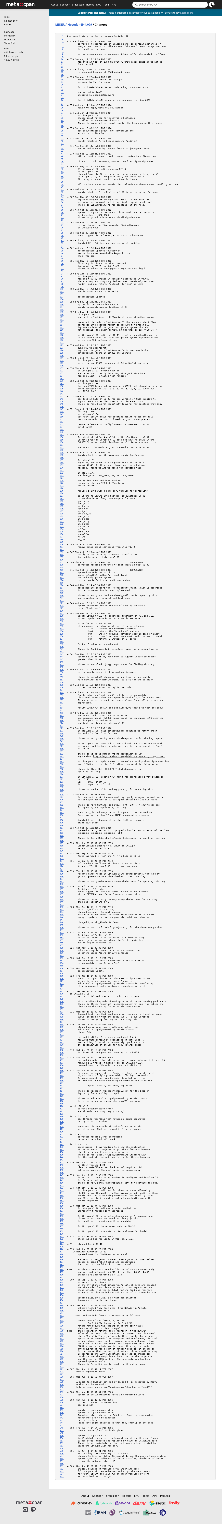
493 (62, 1292)
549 (62, 1435)
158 (62, 437)
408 (62, 1075)
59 (62, 184)
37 (62, 128)
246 (62, 662)
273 (62, 731)
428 (62, 1126)
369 (62, 976)
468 (62, 1228)
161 (62, 445)
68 (62, 207)
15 (62, 72)
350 (62, 927)
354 (62, 937)
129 (62, 363)
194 (62, 529)
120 (62, 340)
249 (62, 669)
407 (62, 1073)
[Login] (211, 4)
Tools (106, 4)
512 (62, 1341)
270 (62, 723)
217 (62, 588)
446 (62, 1172)
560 (62, 1463)
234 (62, 631)
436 (62, 1147)
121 (62, 342)
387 (62, 1022)
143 (62, 399)
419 (62, 1103)
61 (62, 189)
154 (62, 427)
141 (62, 394)
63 (62, 194)
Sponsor (65, 4)
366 (62, 968)
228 (62, 616)
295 (62, 787)
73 (62, 220)
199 (62, 542)
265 (62, 710)
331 (62, 879)
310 (62, 825)
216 (62, 585)
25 (62, 97)
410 (62, 1080)
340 (62, 902)
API (114, 4)
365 (62, 965)
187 (62, 511)
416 (62, 1096)
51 (62, 164)
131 (62, 368)
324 (62, 861)
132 (62, 370)
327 (62, 869)
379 (62, 1001)
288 (62, 769)
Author (8, 24)
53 (62, 169)
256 (62, 687)
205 (62, 557)
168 (62, 462)
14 (62, 69)
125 (62, 353)
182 (62, 498)
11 (62, 62)
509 (62, 1333)
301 (62, 802)
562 (62, 1469)
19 (62, 82)
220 (62, 595)
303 (62, 807)
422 (62, 1111)
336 (62, 891)
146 (62, 406)
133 (62, 373)
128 (62, 360)
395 (62, 1042)
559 (62, 1461)
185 (62, 506)
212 (62, 575)
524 (62, 1371)
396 (62, 1045)
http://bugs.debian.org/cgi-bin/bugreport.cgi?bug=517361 (129, 756)
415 (62, 1093)
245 (62, 659)
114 (62, 325)
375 (62, 991)
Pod (9, 43)
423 (62, 1114)
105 (62, 302)
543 (62, 1420)
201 (62, 547)
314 (62, 835)
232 (62, 626)
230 (62, 621)
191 (62, 521)
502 (62, 1315)
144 (62, 401)
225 (62, 608)
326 (62, 866)
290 (62, 774)
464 (62, 1218)
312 (62, 830)
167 (62, 460)
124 (62, 350)
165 (62, 455)
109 (62, 312)
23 (62, 92)
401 (62, 1057)
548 (62, 1433)
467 (62, 1226)
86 (62, 253)
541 (62, 1415)
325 (62, 863)
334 (62, 886)
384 (62, 1014)
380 (62, 1004)
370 (62, 978)
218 (62, 590)
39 (62, 133)
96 (62, 279)
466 (62, 1223)
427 (62, 1124)
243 (62, 654)
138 (62, 386)
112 (62, 319)
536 (62, 1402)
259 (62, 695)
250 (62, 672)
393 (62, 1037)
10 (62, 59)
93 (62, 271)
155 (62, 429)
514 (62, 1346)
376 (62, 994)
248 (62, 667)
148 (62, 411)
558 (62, 1458)
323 (62, 858)
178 (62, 488)
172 (62, 473)
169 (62, 465)
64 (62, 197)
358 (62, 948)
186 (62, 508)
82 (62, 243)
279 (62, 746)
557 (62, 1456)
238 (62, 641)
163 (62, 450)
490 (62, 1285)
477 (62, 1251)
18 (62, 79)
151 (62, 419)
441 (62, 1160)
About (54, 4)
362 (62, 958)
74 (62, 222)
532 (62, 1392)
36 (62, 125)
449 (62, 1180)
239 (62, 644)
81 (62, 240)
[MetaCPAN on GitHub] (25, 1513)
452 (62, 1188)
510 (62, 1336)
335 (62, 889)
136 (62, 381)
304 (62, 810)
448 (62, 1177)
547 (62, 1430)
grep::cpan (78, 4)
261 (62, 700)
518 (62, 1356)
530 (62, 1387)
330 (62, 876)
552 (62, 1443)
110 (62, 314)
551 (62, 1441)
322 (62, 856)
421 (62, 1108)
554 (62, 1448)
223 (62, 603)
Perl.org (165, 1496)
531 (62, 1389)
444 (62, 1167)
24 (62, 95)
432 (62, 1137)
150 (62, 417)
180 (62, 493)
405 (62, 1068)
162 (62, 447)
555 (62, 1451)
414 (62, 1091)
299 (62, 797)
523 (62, 1369)
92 (62, 268)
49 (62, 159)
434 (62, 1142)
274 (62, 733)
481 (62, 1262)
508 (62, 1331)
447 (62, 1175)
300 (62, 799)
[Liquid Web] (129, 1512)
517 (62, 1354)
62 (62, 192)
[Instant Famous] (112, 1512)
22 (62, 90)
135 (62, 378)
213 (62, 577)
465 (62, 1221)
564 (62, 1474)
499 (62, 1308)
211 (62, 572)
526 (62, 1377)
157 (62, 434)
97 (62, 281)
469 (62, 1231)
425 (62, 1119)
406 (62, 1070)
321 (62, 853)
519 (62, 1359)
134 (62, 376)
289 (62, 771)
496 (62, 1300)
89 (62, 261)
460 (62, 1208)
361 (62, 955)
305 (62, 812)
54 (62, 171)
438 (62, 1152)
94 (62, 274)
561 (62, 1466)
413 (62, 1088)
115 (62, 327)
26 (62, 100)
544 (62, 1423)
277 (62, 741)
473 (62, 1241)
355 (62, 940)
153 (62, 424)
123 (62, 348)
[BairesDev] (81, 1503)
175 (62, 480)
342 (62, 907)
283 (62, 756)
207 (62, 562)
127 (62, 358)
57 (62, 179)
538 (62, 1407)
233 (62, 628)
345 (62, 914)
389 (62, 1027)
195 (62, 531)
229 (62, 618)
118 (62, 335)
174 (62, 478)
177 (62, 485)
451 (62, 1185)
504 (62, 1320)
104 (62, 299)
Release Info (11, 20)
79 (62, 235)
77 (62, 230)
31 (62, 113)
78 (62, 233)
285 (62, 761)
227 (62, 613)
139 (62, 388)
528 (62, 1382)
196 (62, 534)
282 (62, 754)
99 (62, 286)
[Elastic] (157, 1503)
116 (62, 330)
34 (62, 120)
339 (62, 899)
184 (62, 503)
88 (62, 258)
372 (62, 983)
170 (62, 468)
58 (62, 182)
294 (62, 784)
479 (62, 1257)
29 (62, 108)
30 (62, 110)
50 (62, 161)
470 (62, 1234)
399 (62, 1052)
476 (62, 1249)
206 (62, 560)
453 (62, 1190)
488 (62, 1280)
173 (62, 475)
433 (62, 1139)
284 (62, 759)
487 (62, 1277)
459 (62, 1206)
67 (62, 205)
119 (62, 337)
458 (62, 1203)
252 (62, 677)
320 (62, 851)
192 (62, 524)
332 (62, 881)
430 (62, 1132)
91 (62, 266)
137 (62, 383)
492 (62, 1290)
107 (62, 307)
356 (62, 942)
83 (62, 245)
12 (62, 64)
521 (62, 1364)
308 (62, 820)
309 (62, 823)
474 (62, 1244)
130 (62, 365)
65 (62, 199)
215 (62, 583)
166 (62, 457)
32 (62, 115)
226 (62, 611)
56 (62, 176)
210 (62, 570)
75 (62, 225)
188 (62, 513)
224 (62, 605)
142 (62, 396)
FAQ (98, 4)
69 (62, 210)
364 (62, 963)
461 (62, 1211)
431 (62, 1134)
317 (62, 843)
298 (62, 794)
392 (62, 1034)
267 (62, 715)
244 (62, 656)
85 (62, 251)
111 (62, 317)
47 (62, 154)
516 (62, 1351)
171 (62, 470)
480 (62, 1259)
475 (62, 1246)
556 (62, 1453)
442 (62, 1162)
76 (62, 227)
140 (62, 391)
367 (62, 971)
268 (62, 718)
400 (62, 1055)
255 (62, 685)
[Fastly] (174, 1503)
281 (62, 751)
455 (62, 1195)
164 (62, 452)
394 (62, 1040)
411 (62, 1083)
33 (62, 118)
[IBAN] (100, 1512)
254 (62, 682)
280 (62, 748)
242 (62, 651)
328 (62, 871)
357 (62, 945)
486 (62, 1275)
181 (62, 496)
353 (62, 935)
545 (62, 1425)
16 (62, 74)
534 (62, 1397)
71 (62, 215)
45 (62, 148)
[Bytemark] (104, 1503)
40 (62, 136)
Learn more (186, 12)
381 (62, 1006)
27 (62, 102)
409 (62, 1078)
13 (62, 67)
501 (62, 1313)
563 (62, 1471)
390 (62, 1029)
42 (62, 141)
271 (62, 726)
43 (62, 143)
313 (62, 833)
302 (62, 805)
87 (62, 256)
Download (9, 39)
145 (62, 404)
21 (62, 87)
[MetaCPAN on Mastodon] (36, 1513)
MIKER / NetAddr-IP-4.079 (73, 24)
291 (62, 777)
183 (62, 501)
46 (62, 151)
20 (62, 84)
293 (62, 782)
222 (62, 600)
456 (62, 1198)
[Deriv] (139, 1503)
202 (62, 549)
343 (62, 909)
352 (62, 932)
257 (62, 690)
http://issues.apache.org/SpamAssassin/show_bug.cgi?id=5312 (114, 1387)
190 (62, 519)
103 (62, 297)
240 (62, 646)
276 (62, 738)
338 (62, 897)
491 (62, 1287)
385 (62, 1017)
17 (62, 77)
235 (62, 634)
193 (62, 526)
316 (62, 840)
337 (62, 894)
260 (62, 697)
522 (62, 1366)
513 (62, 1343)
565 (62, 1476)
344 (62, 912)
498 (62, 1305)
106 (62, 304)
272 (62, 728)
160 (62, 442)
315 (62, 838)
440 (62, 1157)
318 (62, 846)
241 (62, 649)
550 (62, 1438)
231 (62, 623)
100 (62, 289)
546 (62, 1428)
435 (62, 1144)
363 (62, 960)
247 (62, 664)
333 (62, 884)
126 (62, 355)
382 (62, 1009)
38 (62, 131)
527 (62, 1379)
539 (62, 1410)
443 (62, 1165)
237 (62, 639)
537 (62, 1405)
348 (62, 922)
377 (62, 996)
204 (62, 554)
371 (62, 981)
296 (62, 789)
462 (62, 1213)
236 (62, 636)
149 (62, 414)
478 (62, 1254)
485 (62, 1272)
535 (62, 1400)
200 (62, 544)
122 (62, 345)
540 (62, 1412)
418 (62, 1101)
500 (62, 1310)
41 (62, 138)
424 (62, 1116)
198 (62, 539)
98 (62, 284)
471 (62, 1236)
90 (62, 263)
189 (62, 516)
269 (62, 720)
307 (62, 817)
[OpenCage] (149, 1512)
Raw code (9, 31)
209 (62, 567)
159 (62, 440)
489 (62, 1282)
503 (62, 1318)
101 (62, 291)
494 (62, 1295)
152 (62, 422)
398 (62, 1050)
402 (62, 1060)
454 (62, 1193)
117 (62, 332)
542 (62, 1418)
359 (62, 950)
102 (62, 294)
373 (62, 986)
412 (62, 1085)
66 (62, 202)
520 (62, 1361)
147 (62, 409)
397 (62, 1047)
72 (62, 217)
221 (62, 598)
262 (62, 703)
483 (62, 1267)
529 (62, 1384)
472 (62, 1239)
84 (62, 248)
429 (62, 1129)
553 (62, 1446)
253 (62, 680)
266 (62, 713)
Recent (90, 4)
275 (62, 736)
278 (62, 743)
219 (62, 593)
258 (62, 692)
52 (62, 166)
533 (62, 1394)
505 (62, 1323)
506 (62, 1326)
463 (62, 1216)
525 (62, 1374)
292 (62, 779)
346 (62, 917)
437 (62, 1149)
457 (62, 1200)
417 (62, 1098)
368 (62, 973)
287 (62, 766)
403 (62, 1063)
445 (62, 1170)
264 (62, 708)
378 (62, 999)
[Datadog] (122, 1503)
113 (62, 322)
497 (62, 1303)
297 (62, 792)
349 (62, 925)
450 (62, 1183)
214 (62, 580)
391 (62, 1032)
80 (62, 238)
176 (62, 483)
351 (62, 930)
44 (62, 146)
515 (62, 1349)
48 (62, 156)
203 (62, 552)
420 (62, 1106)
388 (62, 1024)
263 (62, 705)
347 (62, 920)
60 (62, 187)
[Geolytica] (88, 1512)
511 (62, 1338)
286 (62, 764)
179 (62, 491)
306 (62, 815)
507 (62, 1328)
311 (62, 828)
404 (62, 1065)
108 (62, 309)
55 (62, 174)
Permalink (9, 35)
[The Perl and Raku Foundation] (162, 1512)
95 (62, 276)
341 (62, 904)
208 (62, 565)
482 (62, 1264)
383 (62, 1012)
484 (62, 1269)
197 (62, 537)
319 (62, 848)
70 (62, 212)
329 (62, 874)
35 (62, 123)
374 (62, 989)
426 (62, 1121)
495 (62, 1298)
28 (62, 105)
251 (62, 674)
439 (62, 1155)
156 (62, 432)
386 (62, 1019)
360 (62, 953)
